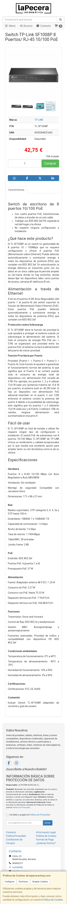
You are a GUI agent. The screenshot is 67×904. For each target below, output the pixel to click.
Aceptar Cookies (40, 881)
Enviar (48, 823)
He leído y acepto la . (30, 814)
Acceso (27, 26)
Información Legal (46, 832)
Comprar (50, 163)
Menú (11, 26)
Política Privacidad (16, 836)
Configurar (9, 881)
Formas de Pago (45, 839)
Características (16, 189)
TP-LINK (39, 119)
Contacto (45, 26)
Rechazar (23, 881)
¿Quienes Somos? (46, 843)
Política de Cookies (53, 899)
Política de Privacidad (21, 807)
